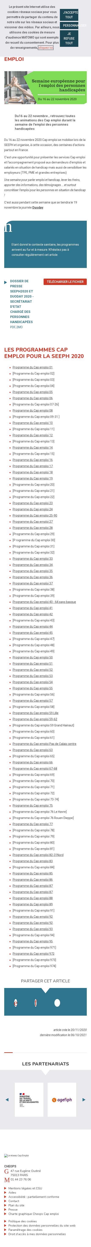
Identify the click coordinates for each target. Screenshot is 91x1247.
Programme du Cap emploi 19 (33, 478)
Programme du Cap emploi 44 (33, 626)
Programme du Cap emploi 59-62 (35, 719)
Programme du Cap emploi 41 (33, 608)
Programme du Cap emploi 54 (33, 682)
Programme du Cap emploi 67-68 (35, 768)
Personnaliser (71, 25)
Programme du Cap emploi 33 (33, 558)
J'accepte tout (70, 15)
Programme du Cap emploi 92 (33, 916)
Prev (7, 1100)
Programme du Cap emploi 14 (33, 447)
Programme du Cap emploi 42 (33, 614)
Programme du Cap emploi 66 (33, 762)
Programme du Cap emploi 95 (33, 941)
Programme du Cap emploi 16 (33, 460)
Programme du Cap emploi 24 (33, 509)
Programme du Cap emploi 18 (33, 472)
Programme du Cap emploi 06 (33, 398)
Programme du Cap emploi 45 (33, 632)
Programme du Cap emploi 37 (33, 583)
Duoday (37, 207)
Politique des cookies (22, 1221)
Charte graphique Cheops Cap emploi (33, 1214)
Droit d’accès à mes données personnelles (37, 1234)
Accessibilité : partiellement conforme (33, 1197)
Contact (13, 1201)
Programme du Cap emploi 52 (33, 669)
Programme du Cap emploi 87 (33, 886)
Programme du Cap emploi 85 (33, 873)
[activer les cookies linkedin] (35, 1003)
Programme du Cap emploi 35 (33, 571)
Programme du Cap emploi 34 (33, 565)
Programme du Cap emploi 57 (33, 700)
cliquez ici (46, 47)
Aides (12, 1193)
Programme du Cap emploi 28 (33, 528)
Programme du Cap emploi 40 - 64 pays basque (44, 602)
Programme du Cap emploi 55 (33, 688)
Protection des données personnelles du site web (42, 1226)
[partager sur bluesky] (77, 999)
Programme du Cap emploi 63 (33, 750)
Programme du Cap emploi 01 (33, 367)
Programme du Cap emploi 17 (33, 466)
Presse (13, 1210)
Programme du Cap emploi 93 (33, 929)
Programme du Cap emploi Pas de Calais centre (44, 744)
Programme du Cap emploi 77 (33, 824)
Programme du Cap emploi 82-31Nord (38, 855)
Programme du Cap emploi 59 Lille (35, 713)
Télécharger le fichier (67, 281)
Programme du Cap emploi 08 (33, 410)
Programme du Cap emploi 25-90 (35, 515)
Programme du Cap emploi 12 (33, 435)
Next (84, 1100)
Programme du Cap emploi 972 (33, 953)
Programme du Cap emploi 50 (33, 657)
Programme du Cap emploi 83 (33, 861)
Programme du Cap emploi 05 (33, 392)
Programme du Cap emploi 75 (33, 805)
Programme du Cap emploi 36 (33, 577)
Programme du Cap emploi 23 (33, 503)
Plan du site (16, 1205)
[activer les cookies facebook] (16, 1003)
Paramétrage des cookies (25, 1230)
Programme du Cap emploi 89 (33, 904)
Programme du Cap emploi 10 (33, 423)
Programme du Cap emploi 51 (33, 663)
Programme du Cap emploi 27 (33, 521)
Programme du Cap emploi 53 (33, 676)
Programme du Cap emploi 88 (33, 898)
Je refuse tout (69, 38)
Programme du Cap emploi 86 (33, 879)
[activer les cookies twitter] (57, 1003)
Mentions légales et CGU (25, 1188)
